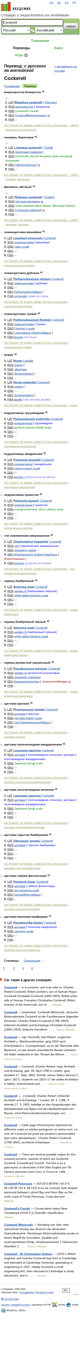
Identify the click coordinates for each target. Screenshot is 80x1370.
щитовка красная (14, 737)
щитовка (19, 713)
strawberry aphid (25, 550)
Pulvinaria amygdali (27, 459)
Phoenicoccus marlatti (29, 709)
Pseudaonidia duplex (28, 922)
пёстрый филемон (27, 201)
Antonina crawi (23, 586)
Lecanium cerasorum (28, 238)
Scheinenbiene (23, 373)
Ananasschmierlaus (26, 681)
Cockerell (49, 238)
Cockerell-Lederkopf (28, 210)
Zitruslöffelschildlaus (27, 894)
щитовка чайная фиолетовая (22, 909)
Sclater (49, 197)
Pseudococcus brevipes (30, 668)
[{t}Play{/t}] (43, 91)
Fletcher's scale (24, 328)
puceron (19, 563)
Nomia (17, 360)
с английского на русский (65, 68)
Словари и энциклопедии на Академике (35, 15)
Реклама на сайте (44, 1292)
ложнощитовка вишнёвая (19, 265)
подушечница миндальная (19, 487)
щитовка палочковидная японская (24, 827)
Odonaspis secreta (26, 840)
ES (67, 3)
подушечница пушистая (18, 528)
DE (59, 3)
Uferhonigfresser (26, 164)
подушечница (23, 423)
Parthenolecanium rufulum (31, 279)
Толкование (12, 86)
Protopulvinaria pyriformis (31, 418)
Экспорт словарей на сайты (15, 1304)
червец (19, 591)
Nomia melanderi (25, 382)
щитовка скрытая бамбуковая (22, 868)
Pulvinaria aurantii (26, 500)
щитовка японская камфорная (22, 950)
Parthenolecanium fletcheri (32, 319)
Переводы (21, 48)
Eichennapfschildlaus (27, 291)
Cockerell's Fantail (17, 1208)
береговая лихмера (28, 152)
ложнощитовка (24, 242)
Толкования (40, 41)
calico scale (21, 246)
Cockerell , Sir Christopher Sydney (28, 1254)
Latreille (28, 360)
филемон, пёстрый (17, 224)
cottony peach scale (27, 468)
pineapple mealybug (27, 677)
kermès (18, 477)
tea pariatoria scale (26, 890)
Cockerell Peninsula (18, 1183)
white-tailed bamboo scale (31, 595)
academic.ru (16, 6)
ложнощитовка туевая (18, 347)
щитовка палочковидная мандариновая (27, 782)
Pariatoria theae (24, 881)
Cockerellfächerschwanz (31, 115)
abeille (18, 399)
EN (51, 3)
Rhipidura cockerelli (28, 102)
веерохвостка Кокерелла (21, 129)
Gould (48, 147)
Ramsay (50, 102)
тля (16, 546)
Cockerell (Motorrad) (18, 1224)
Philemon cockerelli (28, 197)
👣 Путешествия (10, 1299)
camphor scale (23, 931)
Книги (58, 48)
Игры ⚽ (21, 55)
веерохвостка (24, 106)
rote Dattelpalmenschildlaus (32, 722)
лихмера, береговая (18, 179)
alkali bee (20, 369)
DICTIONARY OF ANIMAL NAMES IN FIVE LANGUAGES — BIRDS (41, 125)
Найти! (70, 26)
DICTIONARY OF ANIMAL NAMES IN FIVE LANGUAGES (35, 261)
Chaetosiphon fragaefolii (30, 541)
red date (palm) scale (28, 718)
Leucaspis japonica (27, 750)
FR (74, 3)
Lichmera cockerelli (28, 147)
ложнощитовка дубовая (18, 306)
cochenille (20, 296)
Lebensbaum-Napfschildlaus (32, 332)
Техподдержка (26, 1292)
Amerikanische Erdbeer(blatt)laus (35, 554)
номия (18, 365)
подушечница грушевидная (20, 446)
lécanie (18, 337)
